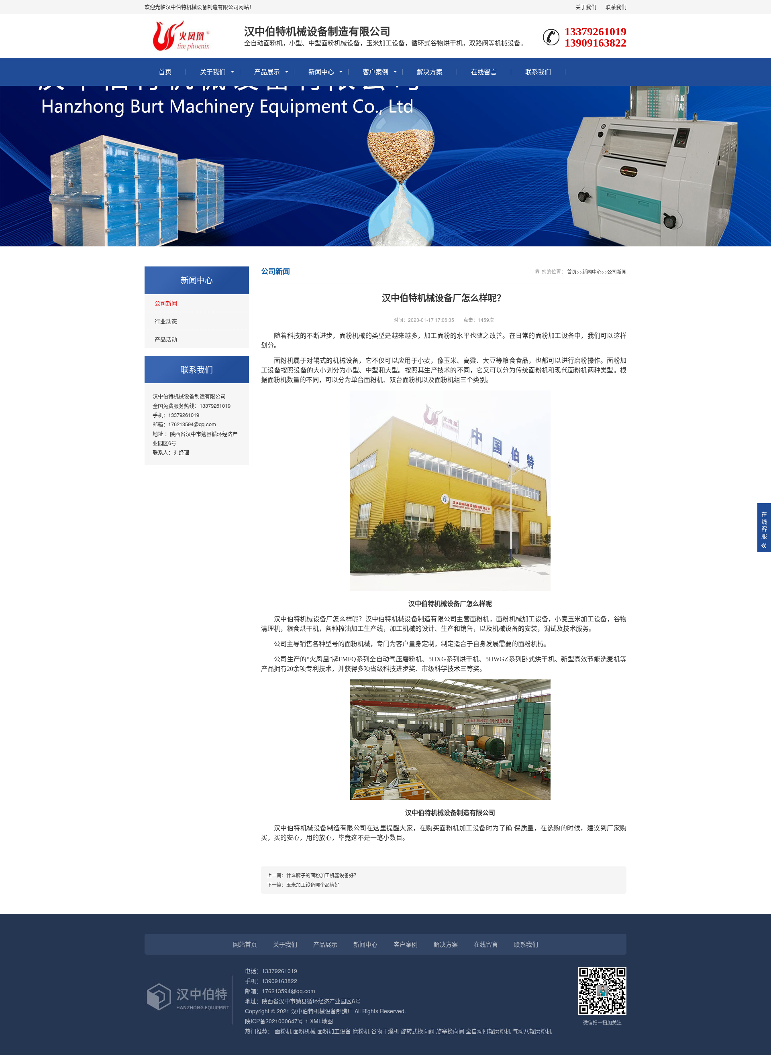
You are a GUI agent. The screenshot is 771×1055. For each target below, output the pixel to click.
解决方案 (430, 71)
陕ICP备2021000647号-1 (276, 1021)
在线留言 (484, 71)
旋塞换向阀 (450, 1031)
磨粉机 (361, 1031)
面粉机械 (304, 1031)
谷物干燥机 (385, 1031)
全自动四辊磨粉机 (488, 1031)
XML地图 (321, 1021)
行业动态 (166, 321)
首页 (165, 71)
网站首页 (245, 944)
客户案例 (375, 71)
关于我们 (585, 6)
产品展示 (267, 71)
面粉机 (283, 1031)
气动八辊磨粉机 (532, 1031)
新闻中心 (321, 71)
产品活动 (166, 339)
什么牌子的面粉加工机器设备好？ (322, 875)
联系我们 (616, 6)
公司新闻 (166, 303)
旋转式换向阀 (417, 1031)
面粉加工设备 (334, 1031)
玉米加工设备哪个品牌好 (312, 884)
